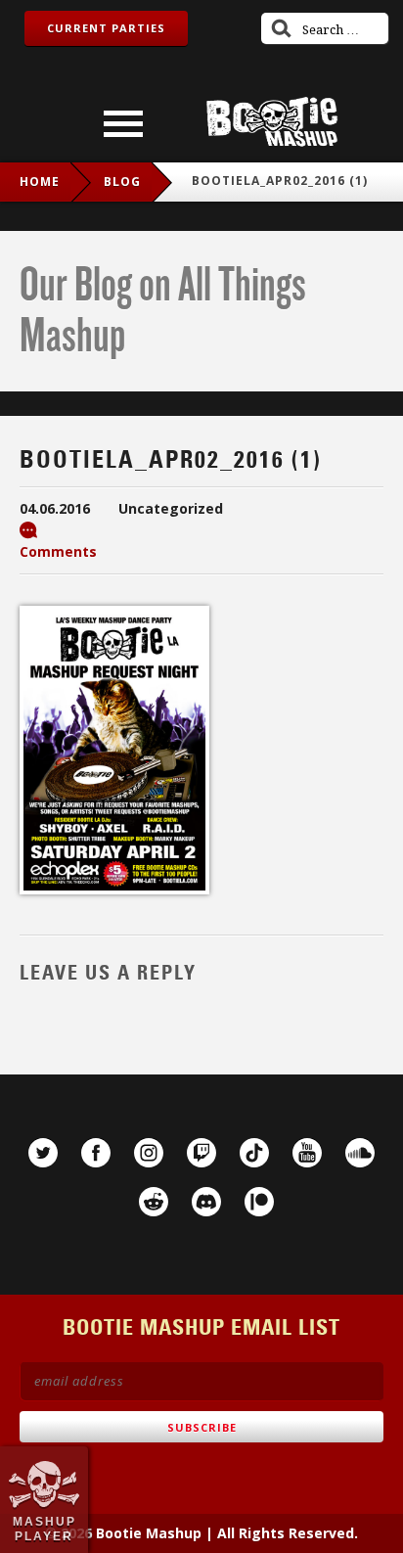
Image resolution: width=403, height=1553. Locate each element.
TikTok (254, 1152)
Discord (206, 1201)
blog (122, 181)
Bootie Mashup (271, 122)
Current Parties (106, 28)
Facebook (96, 1152)
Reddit (153, 1201)
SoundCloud (360, 1152)
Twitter (43, 1152)
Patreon (259, 1201)
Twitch (201, 1152)
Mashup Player (44, 1528)
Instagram (148, 1152)
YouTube (307, 1152)
